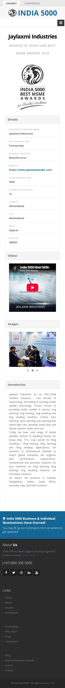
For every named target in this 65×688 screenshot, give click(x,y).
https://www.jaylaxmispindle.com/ (30, 169)
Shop (8, 636)
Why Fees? (11, 631)
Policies (9, 670)
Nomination (12, 626)
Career (9, 665)
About (8, 602)
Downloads (11, 612)
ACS (52, 683)
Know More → (30, 555)
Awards (11, 3)
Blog (7, 655)
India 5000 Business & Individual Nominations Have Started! (29, 520)
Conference (32, 3)
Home (8, 597)
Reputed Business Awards (19, 660)
